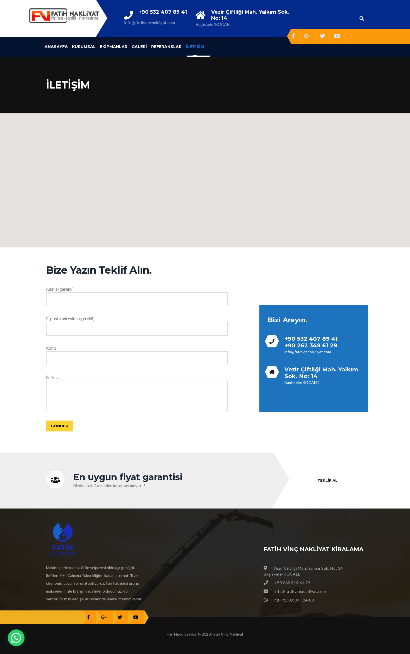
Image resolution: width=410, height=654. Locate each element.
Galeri (139, 46)
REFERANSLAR (166, 46)
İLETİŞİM (195, 46)
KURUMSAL (84, 46)
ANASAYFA (56, 46)
